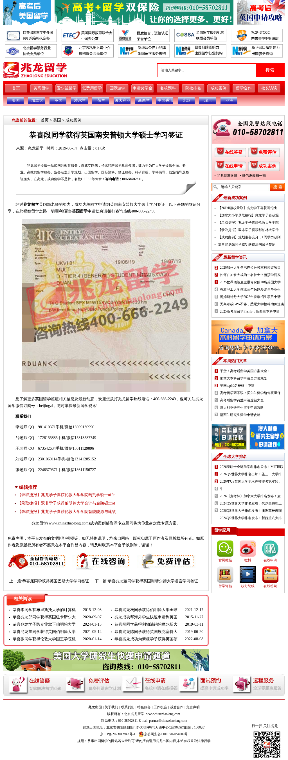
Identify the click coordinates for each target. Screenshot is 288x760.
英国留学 (80, 211)
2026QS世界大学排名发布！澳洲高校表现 (251, 511)
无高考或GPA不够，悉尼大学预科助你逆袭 (252, 304)
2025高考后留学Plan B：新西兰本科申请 (250, 311)
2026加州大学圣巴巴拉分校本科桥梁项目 (250, 268)
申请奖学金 (142, 88)
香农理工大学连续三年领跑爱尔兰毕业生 (250, 289)
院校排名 (193, 88)
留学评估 (225, 586)
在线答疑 (234, 152)
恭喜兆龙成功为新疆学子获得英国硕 (145, 639)
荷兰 (101, 100)
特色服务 (144, 707)
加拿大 (37, 100)
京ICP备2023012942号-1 (117, 734)
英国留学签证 (47, 399)
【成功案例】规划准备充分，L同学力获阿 (249, 237)
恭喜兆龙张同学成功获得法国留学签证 (246, 244)
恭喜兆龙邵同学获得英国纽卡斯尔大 (44, 617)
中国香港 (165, 100)
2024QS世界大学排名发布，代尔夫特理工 (251, 503)
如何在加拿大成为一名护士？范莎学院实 (250, 275)
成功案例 (218, 88)
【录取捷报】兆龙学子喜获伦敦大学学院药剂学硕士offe (65, 495)
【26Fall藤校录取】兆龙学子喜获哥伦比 (247, 208)
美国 (16, 100)
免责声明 (193, 707)
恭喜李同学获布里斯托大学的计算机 (44, 610)
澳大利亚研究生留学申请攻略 (242, 408)
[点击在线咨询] (101, 556)
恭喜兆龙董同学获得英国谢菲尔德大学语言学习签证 (153, 581)
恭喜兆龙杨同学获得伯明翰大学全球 (145, 610)
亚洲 (229, 100)
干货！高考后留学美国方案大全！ (245, 371)
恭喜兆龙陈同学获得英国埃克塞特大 (145, 632)
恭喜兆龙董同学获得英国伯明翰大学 (44, 632)
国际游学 (117, 88)
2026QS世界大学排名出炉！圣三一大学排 (251, 474)
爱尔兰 (80, 100)
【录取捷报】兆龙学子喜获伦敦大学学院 (248, 223)
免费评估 (267, 152)
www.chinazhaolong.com (69, 523)
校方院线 (248, 586)
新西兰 (144, 100)
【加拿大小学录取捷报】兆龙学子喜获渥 (248, 215)
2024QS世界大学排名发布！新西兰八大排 (251, 518)
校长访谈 (269, 88)
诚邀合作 (176, 707)
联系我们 (127, 707)
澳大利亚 (122, 100)
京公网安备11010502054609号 (166, 734)
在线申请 (234, 166)
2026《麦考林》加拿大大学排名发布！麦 (250, 496)
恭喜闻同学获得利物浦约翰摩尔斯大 (145, 624)
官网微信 (225, 560)
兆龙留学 (36, 148)
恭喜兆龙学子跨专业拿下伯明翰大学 (44, 624)
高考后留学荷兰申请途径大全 (242, 400)
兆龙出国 (95, 707)
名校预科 (168, 88)
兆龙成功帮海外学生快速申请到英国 (145, 617)
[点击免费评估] (167, 556)
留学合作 (244, 88)
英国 (58, 100)
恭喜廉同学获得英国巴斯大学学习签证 (55, 581)
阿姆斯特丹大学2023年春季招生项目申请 (250, 297)
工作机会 (160, 707)
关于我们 (111, 707)
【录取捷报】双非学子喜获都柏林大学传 (248, 230)
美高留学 (41, 88)
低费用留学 (92, 88)
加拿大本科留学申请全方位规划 (243, 378)
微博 (247, 560)
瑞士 (208, 100)
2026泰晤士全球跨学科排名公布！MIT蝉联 (252, 467)
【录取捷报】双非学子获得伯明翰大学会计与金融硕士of (66, 503)
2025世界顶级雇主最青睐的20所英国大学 (250, 282)
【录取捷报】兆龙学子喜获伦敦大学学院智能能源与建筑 (66, 512)
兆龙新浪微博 (227, 176)
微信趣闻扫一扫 (254, 176)
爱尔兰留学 (66, 88)
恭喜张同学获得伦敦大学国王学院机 (44, 639)
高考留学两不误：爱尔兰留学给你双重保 (250, 393)
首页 (16, 88)
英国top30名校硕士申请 (237, 386)
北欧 (187, 100)
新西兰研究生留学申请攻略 (240, 415)
